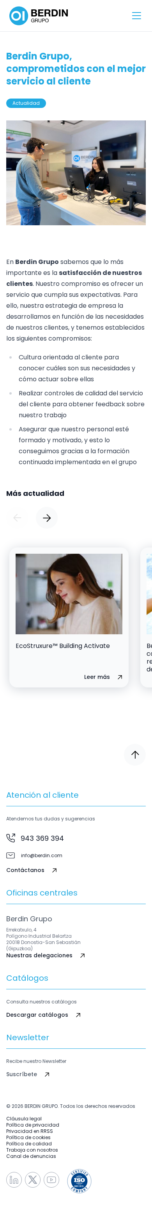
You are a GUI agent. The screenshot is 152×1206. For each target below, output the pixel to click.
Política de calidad (29, 1144)
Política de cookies (28, 1137)
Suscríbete (21, 1074)
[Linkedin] (14, 1180)
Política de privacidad (32, 1125)
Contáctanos (25, 870)
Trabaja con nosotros (32, 1150)
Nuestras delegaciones (39, 955)
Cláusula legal (24, 1119)
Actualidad (26, 103)
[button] (17, 518)
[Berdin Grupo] (38, 15)
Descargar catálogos (37, 1015)
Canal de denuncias (31, 1156)
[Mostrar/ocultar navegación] (137, 16)
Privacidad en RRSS (29, 1131)
